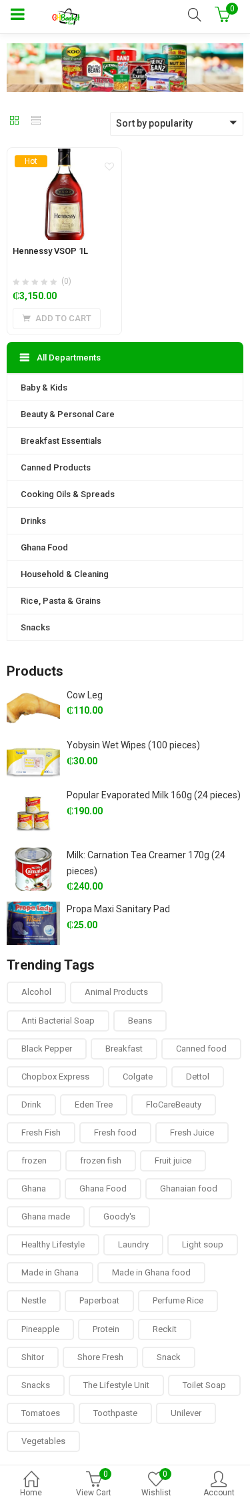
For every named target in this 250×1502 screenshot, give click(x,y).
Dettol (197, 1077)
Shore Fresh (100, 1357)
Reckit (165, 1329)
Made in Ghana (50, 1272)
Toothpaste (115, 1413)
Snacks (35, 627)
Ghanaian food (188, 1188)
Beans (140, 1021)
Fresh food (115, 1132)
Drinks (33, 521)
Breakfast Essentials (61, 441)
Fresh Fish (41, 1132)
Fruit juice (173, 1160)
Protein (106, 1329)
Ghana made (45, 1216)
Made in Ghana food (151, 1272)
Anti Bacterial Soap (58, 1021)
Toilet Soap (204, 1385)
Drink (31, 1105)
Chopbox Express (55, 1077)
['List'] (36, 121)
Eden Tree (94, 1105)
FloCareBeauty (173, 1105)
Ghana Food (44, 547)
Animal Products (116, 992)
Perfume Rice (178, 1300)
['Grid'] (15, 121)
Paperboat (99, 1300)
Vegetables (43, 1441)
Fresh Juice (192, 1132)
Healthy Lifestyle (53, 1244)
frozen (34, 1160)
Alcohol (36, 992)
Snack (169, 1357)
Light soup (202, 1244)
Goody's (119, 1216)
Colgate (138, 1077)
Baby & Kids (44, 387)
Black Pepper (46, 1049)
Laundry (133, 1244)
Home (31, 1492)
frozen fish (100, 1160)
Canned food (201, 1049)
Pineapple (40, 1329)
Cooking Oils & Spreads (68, 494)
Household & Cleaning (65, 574)
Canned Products (56, 467)
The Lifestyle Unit (116, 1385)
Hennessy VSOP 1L (50, 251)
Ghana (33, 1188)
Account (219, 1492)
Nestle (33, 1300)
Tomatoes (40, 1413)
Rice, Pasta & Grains (61, 601)
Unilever (186, 1413)
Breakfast (124, 1049)
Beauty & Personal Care (68, 414)
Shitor (32, 1357)
